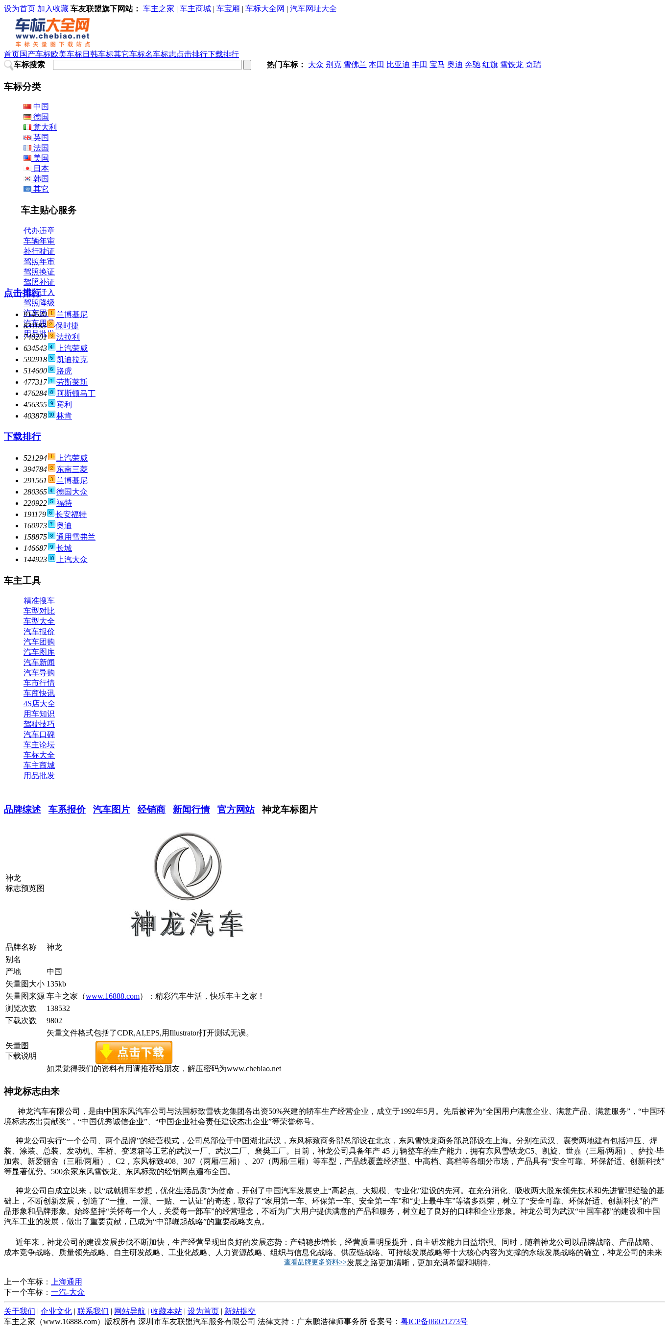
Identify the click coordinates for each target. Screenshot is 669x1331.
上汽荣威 (72, 348)
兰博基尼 (72, 314)
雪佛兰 (355, 64)
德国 (40, 117)
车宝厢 (228, 8)
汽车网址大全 (313, 8)
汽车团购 (39, 642)
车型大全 (39, 621)
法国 (40, 148)
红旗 (490, 64)
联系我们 (93, 1311)
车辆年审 (39, 241)
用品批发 (39, 775)
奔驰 (472, 64)
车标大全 (39, 755)
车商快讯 (39, 693)
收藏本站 (166, 1311)
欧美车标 (66, 54)
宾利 (64, 404)
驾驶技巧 (39, 724)
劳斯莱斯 (72, 382)
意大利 (44, 127)
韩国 (40, 178)
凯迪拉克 (72, 359)
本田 (376, 64)
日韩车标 (98, 54)
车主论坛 (39, 744)
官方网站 (236, 809)
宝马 (437, 64)
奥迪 (455, 64)
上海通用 (66, 1282)
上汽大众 (72, 559)
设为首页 (19, 8)
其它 (40, 189)
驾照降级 (39, 302)
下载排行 (223, 54)
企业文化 (56, 1311)
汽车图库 (39, 652)
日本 (40, 168)
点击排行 (192, 54)
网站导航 (129, 1311)
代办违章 (39, 230)
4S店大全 (39, 703)
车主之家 (158, 8)
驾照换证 (39, 272)
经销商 (152, 809)
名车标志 (160, 54)
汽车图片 (111, 809)
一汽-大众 (68, 1292)
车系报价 (67, 809)
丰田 (420, 64)
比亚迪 (398, 64)
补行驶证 (39, 251)
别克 (333, 64)
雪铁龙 (512, 64)
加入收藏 (53, 8)
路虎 (64, 371)
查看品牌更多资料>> (315, 1262)
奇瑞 (533, 64)
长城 (64, 548)
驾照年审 (39, 261)
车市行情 (39, 683)
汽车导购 (39, 672)
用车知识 (39, 714)
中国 (40, 106)
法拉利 (68, 337)
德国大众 (72, 492)
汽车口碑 (39, 734)
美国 (40, 158)
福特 (64, 503)
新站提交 (240, 1311)
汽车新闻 (39, 662)
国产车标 (35, 54)
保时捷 (67, 325)
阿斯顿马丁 (76, 393)
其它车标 (129, 54)
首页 (12, 54)
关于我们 (19, 1311)
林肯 (64, 416)
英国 (40, 137)
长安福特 (71, 514)
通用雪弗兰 (76, 537)
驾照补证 (39, 282)
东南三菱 (72, 469)
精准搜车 (39, 600)
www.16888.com (113, 996)
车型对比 (39, 611)
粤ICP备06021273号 (434, 1321)
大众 (316, 64)
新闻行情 (191, 809)
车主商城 (195, 8)
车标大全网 (265, 8)
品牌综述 (22, 809)
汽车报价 (39, 631)
